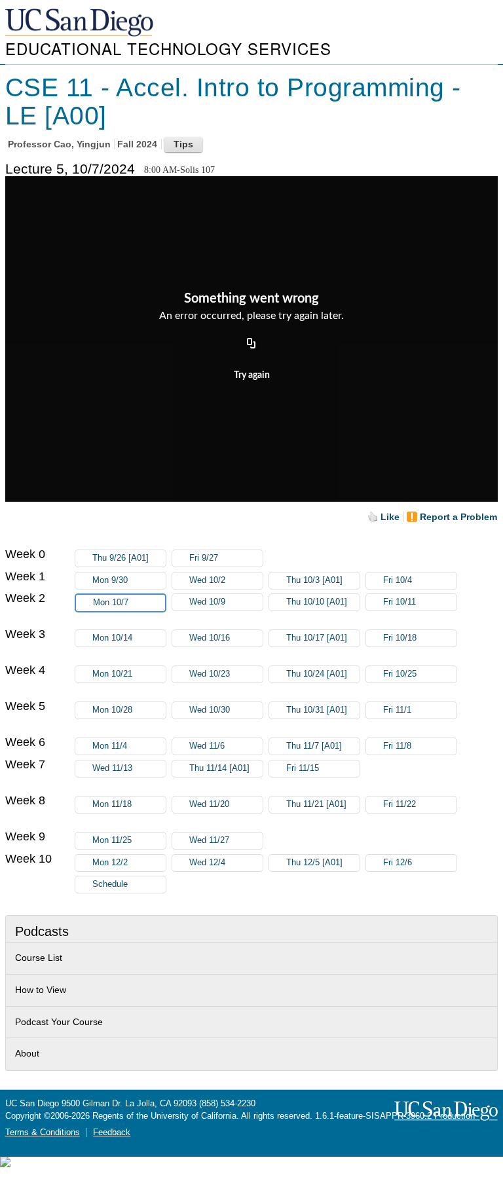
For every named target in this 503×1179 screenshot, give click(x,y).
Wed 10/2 (207, 580)
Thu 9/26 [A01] (120, 558)
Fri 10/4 (397, 580)
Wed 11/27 (209, 840)
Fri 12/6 (397, 862)
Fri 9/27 (203, 558)
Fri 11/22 (399, 804)
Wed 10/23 (209, 674)
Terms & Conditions (42, 1132)
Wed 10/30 (209, 710)
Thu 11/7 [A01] (314, 746)
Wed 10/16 (209, 638)
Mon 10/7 (110, 602)
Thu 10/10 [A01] (316, 602)
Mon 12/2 (110, 862)
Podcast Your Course (59, 1022)
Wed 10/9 (207, 602)
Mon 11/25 (112, 840)
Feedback (111, 1132)
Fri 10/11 (399, 602)
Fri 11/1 (397, 710)
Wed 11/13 (112, 768)
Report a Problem (458, 517)
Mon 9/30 (110, 580)
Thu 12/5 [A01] (314, 862)
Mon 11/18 (112, 804)
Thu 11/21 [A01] (316, 804)
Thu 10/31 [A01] (316, 710)
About (27, 1053)
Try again (252, 375)
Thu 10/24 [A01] (316, 674)
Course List (38, 957)
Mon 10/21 (112, 674)
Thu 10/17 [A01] (316, 638)
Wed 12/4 (207, 862)
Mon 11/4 (109, 746)
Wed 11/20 (209, 804)
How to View (40, 989)
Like (390, 517)
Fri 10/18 (400, 638)
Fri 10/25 (400, 674)
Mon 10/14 (112, 638)
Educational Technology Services (168, 48)
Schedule (110, 884)
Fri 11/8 (397, 746)
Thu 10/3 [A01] (314, 580)
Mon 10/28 (112, 710)
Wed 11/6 (207, 746)
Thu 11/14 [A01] (219, 768)
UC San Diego (80, 23)
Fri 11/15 (302, 768)
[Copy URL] (251, 343)
